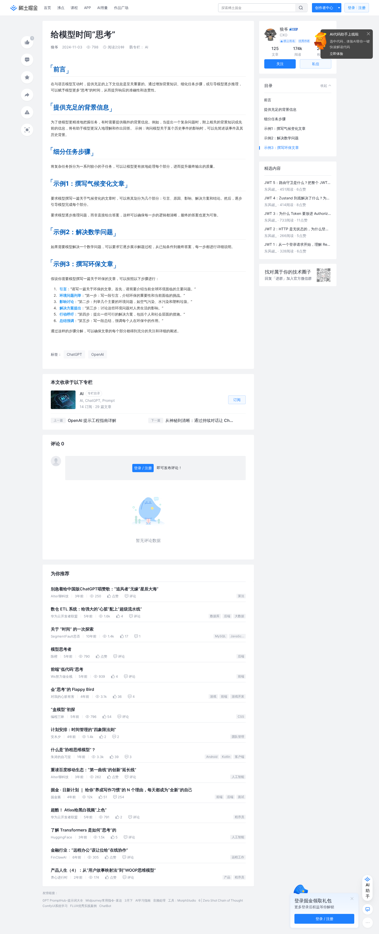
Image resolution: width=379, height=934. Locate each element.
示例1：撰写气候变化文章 (285, 128)
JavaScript (238, 636)
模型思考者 (61, 649)
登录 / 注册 (143, 468)
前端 (241, 676)
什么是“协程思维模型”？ (73, 749)
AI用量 (102, 7)
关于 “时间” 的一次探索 (72, 629)
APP (87, 7)
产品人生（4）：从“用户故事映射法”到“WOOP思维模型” (103, 870)
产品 (227, 877)
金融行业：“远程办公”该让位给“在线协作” (89, 850)
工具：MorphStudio (182, 900)
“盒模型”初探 (63, 709)
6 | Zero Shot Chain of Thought (221, 900)
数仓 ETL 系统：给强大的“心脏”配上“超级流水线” (96, 609)
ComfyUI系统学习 (55, 906)
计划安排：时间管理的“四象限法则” (83, 729)
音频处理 (159, 900)
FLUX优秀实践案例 (83, 906)
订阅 (237, 399)
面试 (241, 797)
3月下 (129, 900)
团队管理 (238, 736)
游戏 (213, 696)
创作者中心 (324, 7)
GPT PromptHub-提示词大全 (63, 900)
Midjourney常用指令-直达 (104, 900)
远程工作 (238, 857)
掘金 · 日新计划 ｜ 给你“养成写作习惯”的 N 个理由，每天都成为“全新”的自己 (121, 789)
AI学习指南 (143, 900)
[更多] (367, 923)
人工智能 (238, 777)
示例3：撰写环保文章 (281, 147)
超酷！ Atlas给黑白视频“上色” (79, 810)
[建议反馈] (367, 909)
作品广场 (121, 7)
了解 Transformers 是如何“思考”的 (83, 830)
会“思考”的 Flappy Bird (72, 689)
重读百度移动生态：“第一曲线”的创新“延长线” (93, 769)
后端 (227, 616)
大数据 (239, 616)
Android (211, 757)
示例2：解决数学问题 (281, 138)
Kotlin (226, 757)
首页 (47, 7)
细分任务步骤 (275, 119)
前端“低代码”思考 (67, 669)
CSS (241, 716)
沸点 (60, 7)
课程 (74, 7)
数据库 (214, 616)
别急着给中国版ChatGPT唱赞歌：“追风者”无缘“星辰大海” (105, 589)
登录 (357, 7)
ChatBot (105, 906)
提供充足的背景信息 (280, 109)
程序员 (239, 817)
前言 (267, 100)
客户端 (239, 757)
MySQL (220, 636)
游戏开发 (238, 696)
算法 (241, 596)
